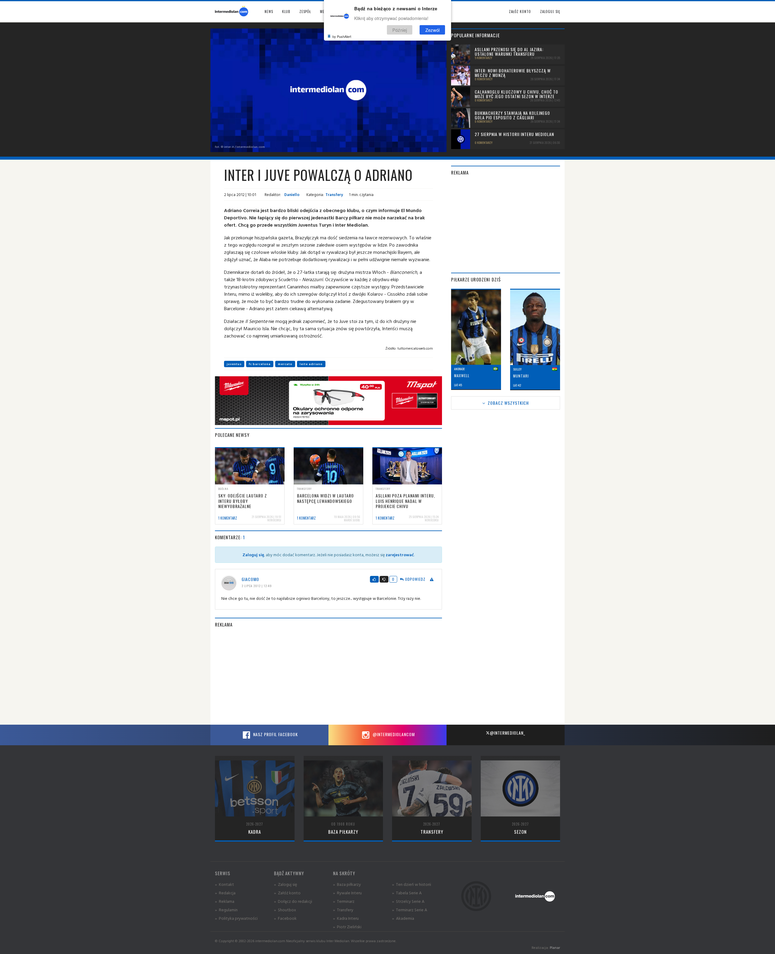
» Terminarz (344, 901)
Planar (555, 947)
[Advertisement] (328, 676)
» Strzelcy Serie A (408, 901)
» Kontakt (224, 884)
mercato (285, 364)
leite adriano (311, 364)
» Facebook (285, 918)
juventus (234, 364)
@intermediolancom (393, 734)
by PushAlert (341, 36)
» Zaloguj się (285, 884)
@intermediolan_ (507, 733)
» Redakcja (225, 892)
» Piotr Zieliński (347, 926)
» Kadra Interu (346, 918)
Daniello (291, 194)
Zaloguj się (550, 11)
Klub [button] (286, 11)
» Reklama (224, 901)
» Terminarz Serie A (409, 909)
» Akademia (403, 918)
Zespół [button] (305, 11)
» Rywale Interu (347, 892)
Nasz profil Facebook (275, 734)
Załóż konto (520, 11)
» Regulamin (226, 909)
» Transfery (343, 909)
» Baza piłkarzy (347, 884)
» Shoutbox (285, 909)
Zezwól (432, 30)
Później (399, 30)
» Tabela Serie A (407, 892)
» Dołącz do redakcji (293, 901)
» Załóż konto (287, 892)
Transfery (334, 194)
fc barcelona (260, 364)
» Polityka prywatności (236, 918)
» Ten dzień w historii (411, 884)
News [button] (269, 11)
